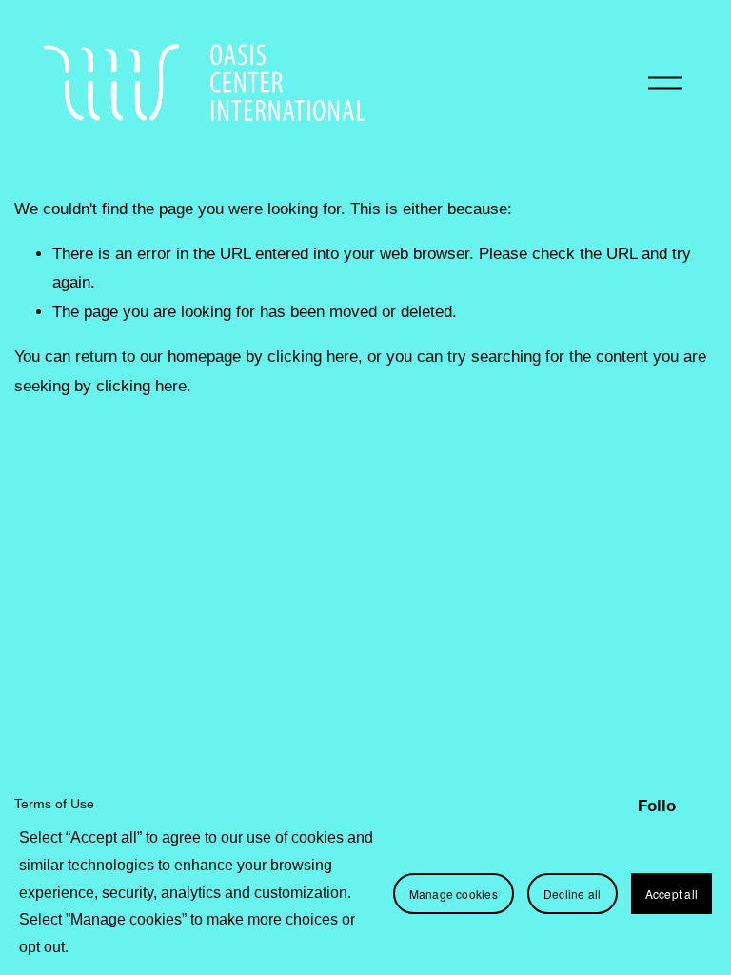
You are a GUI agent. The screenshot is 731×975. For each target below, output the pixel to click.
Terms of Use (54, 803)
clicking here (312, 357)
